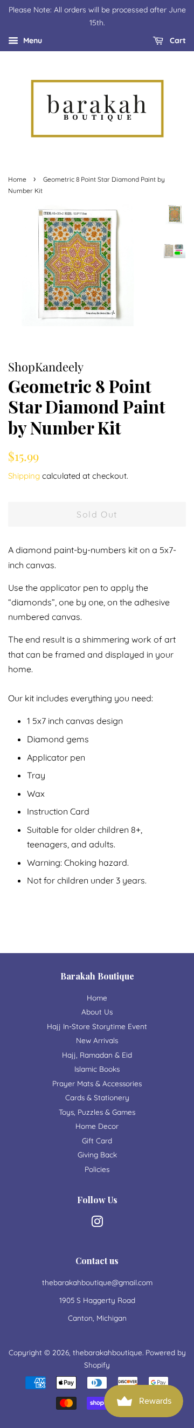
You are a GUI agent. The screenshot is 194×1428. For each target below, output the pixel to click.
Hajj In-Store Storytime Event (97, 1026)
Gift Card (97, 1140)
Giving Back (97, 1154)
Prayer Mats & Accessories (97, 1083)
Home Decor (97, 1125)
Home (17, 179)
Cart (177, 40)
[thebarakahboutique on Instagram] (97, 1223)
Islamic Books (97, 1068)
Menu (31, 40)
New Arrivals (97, 1040)
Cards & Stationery (97, 1097)
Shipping (24, 476)
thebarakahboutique (107, 1352)
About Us (97, 1011)
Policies (97, 1169)
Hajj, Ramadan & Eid (97, 1054)
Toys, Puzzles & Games (97, 1111)
